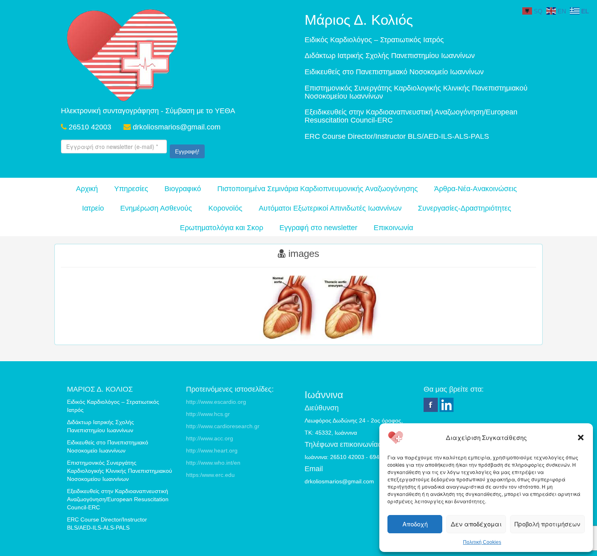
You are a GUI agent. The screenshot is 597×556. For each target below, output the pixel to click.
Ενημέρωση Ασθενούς (156, 208)
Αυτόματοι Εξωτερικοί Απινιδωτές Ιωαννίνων (330, 208)
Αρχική (87, 189)
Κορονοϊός (225, 208)
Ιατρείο (93, 208)
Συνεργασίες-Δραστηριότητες (464, 208)
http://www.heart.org (212, 450)
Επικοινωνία (393, 228)
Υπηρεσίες (131, 189)
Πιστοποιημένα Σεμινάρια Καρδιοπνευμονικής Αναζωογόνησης (317, 189)
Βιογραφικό (182, 189)
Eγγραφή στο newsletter (318, 228)
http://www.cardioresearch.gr (223, 426)
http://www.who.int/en (213, 462)
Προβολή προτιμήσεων (547, 523)
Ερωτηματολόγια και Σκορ (221, 228)
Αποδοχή (415, 523)
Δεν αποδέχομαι (476, 523)
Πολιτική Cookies (482, 542)
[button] (581, 437)
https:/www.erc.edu (210, 475)
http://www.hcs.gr (208, 414)
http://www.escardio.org (216, 402)
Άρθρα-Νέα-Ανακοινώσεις (475, 189)
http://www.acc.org (209, 438)
